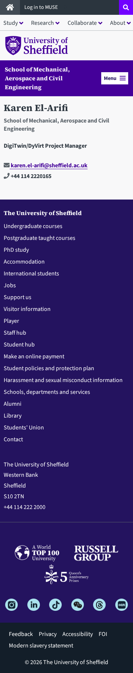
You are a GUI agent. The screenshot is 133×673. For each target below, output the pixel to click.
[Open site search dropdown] (126, 7)
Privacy (48, 634)
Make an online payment (34, 356)
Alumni (12, 404)
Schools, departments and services (47, 392)
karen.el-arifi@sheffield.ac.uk (49, 165)
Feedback (21, 634)
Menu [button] (110, 78)
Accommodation (24, 262)
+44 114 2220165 (30, 176)
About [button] (117, 23)
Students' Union (24, 427)
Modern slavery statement (41, 646)
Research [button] (42, 23)
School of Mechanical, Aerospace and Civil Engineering (37, 78)
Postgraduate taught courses (39, 238)
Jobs (10, 285)
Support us (17, 297)
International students (31, 273)
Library (12, 416)
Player (11, 321)
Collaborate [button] (82, 23)
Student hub (19, 345)
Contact (13, 439)
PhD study (16, 250)
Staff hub (15, 333)
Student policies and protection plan (49, 368)
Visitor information (27, 309)
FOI (103, 634)
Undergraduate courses (33, 226)
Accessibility (77, 634)
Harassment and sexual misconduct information (63, 380)
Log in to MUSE (41, 7)
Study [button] (10, 23)
